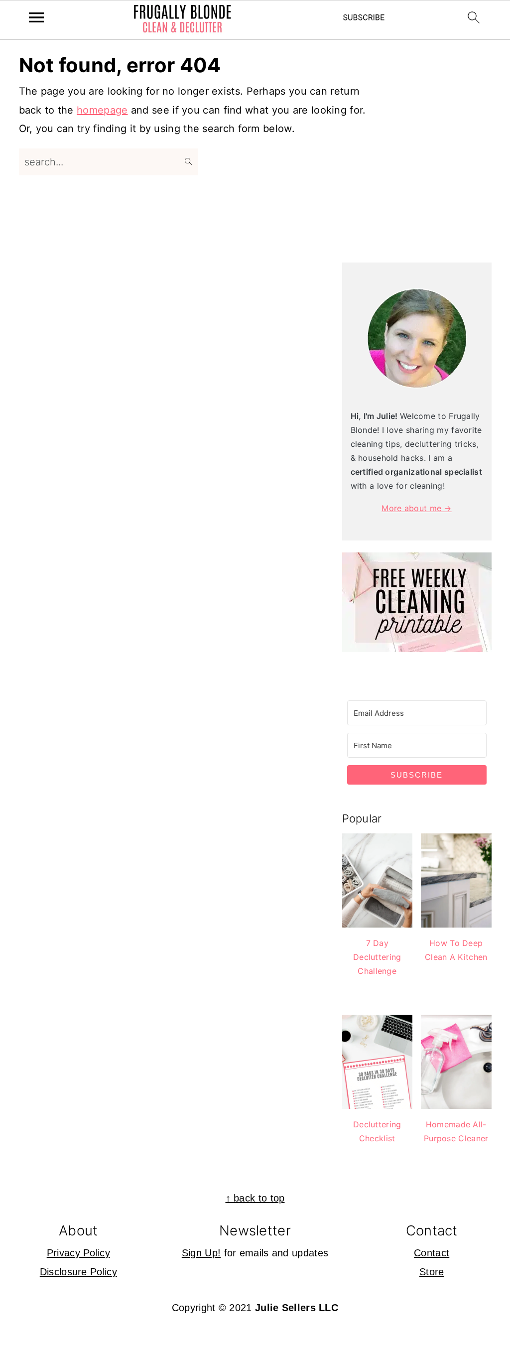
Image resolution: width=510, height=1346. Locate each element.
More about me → (417, 508)
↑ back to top (255, 1198)
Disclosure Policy (78, 1271)
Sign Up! (201, 1252)
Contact (431, 1252)
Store (431, 1271)
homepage (102, 110)
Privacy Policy (78, 1252)
